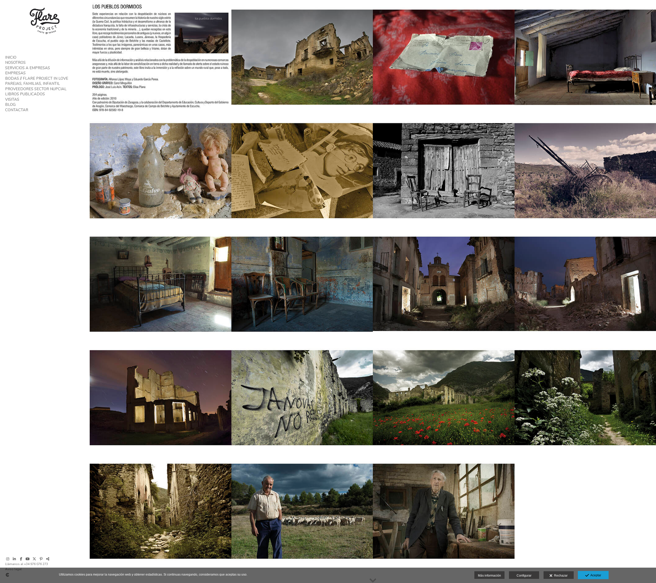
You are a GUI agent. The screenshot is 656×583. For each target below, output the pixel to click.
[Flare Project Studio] (45, 35)
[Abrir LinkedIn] (14, 558)
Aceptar (595, 575)
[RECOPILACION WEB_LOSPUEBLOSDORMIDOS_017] (160, 170)
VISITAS (12, 99)
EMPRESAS (15, 73)
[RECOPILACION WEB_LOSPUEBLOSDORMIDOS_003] (160, 511)
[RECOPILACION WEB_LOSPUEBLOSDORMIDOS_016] (302, 170)
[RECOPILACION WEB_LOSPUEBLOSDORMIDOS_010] (444, 284)
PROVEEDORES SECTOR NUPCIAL (36, 88)
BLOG (10, 104)
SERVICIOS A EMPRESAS (27, 67)
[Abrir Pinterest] (41, 558)
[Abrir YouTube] (27, 558)
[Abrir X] (34, 558)
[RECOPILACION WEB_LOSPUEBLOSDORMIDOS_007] (302, 397)
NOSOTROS (15, 62)
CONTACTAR (16, 109)
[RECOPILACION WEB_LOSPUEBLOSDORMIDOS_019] (444, 57)
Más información (489, 575)
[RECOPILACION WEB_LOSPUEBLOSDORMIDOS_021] (302, 57)
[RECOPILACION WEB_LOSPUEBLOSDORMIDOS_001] (444, 511)
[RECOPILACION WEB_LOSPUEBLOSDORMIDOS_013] (160, 284)
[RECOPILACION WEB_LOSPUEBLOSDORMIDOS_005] (444, 397)
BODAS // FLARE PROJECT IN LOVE (36, 78)
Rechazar (560, 575)
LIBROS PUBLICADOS (25, 94)
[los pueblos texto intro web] (160, 57)
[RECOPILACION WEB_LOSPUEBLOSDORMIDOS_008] (160, 397)
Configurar (524, 575)
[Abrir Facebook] (21, 558)
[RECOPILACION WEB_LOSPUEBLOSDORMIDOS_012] (302, 284)
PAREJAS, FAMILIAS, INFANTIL (32, 83)
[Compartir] (47, 558)
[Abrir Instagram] (7, 558)
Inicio (10, 57)
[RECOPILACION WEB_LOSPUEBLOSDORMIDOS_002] (302, 511)
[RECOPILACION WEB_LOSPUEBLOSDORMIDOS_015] (444, 170)
